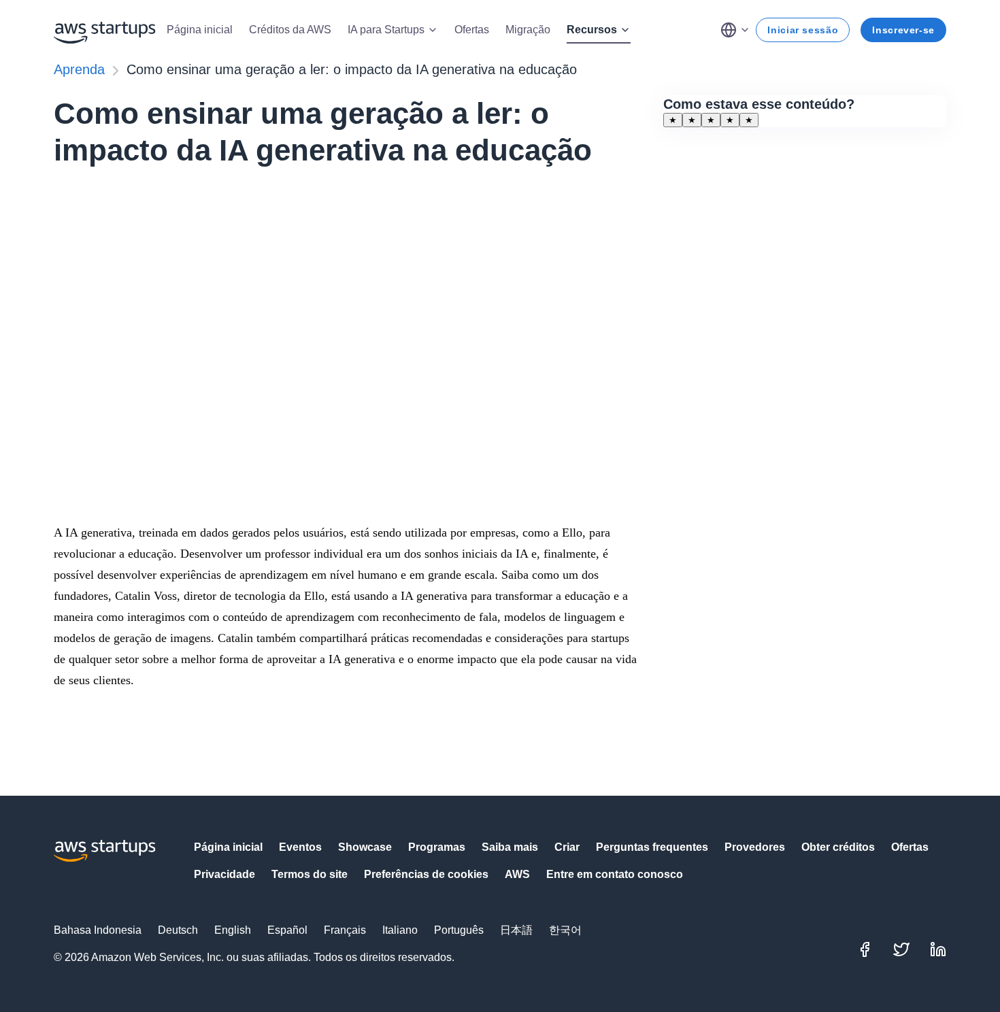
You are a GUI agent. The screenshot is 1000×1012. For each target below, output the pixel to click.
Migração (527, 29)
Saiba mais (510, 847)
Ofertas (471, 29)
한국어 (565, 930)
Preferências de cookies (426, 874)
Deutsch (178, 930)
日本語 (516, 930)
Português (459, 930)
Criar (567, 847)
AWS (517, 874)
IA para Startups (386, 29)
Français (345, 930)
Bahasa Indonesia (97, 930)
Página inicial (200, 29)
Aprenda (79, 69)
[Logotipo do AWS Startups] (105, 30)
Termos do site (309, 874)
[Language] (735, 30)
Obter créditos (838, 847)
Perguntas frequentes (652, 847)
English (232, 930)
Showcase (365, 847)
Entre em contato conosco (614, 874)
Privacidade (224, 874)
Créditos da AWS (290, 29)
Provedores (754, 847)
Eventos (300, 847)
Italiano (400, 930)
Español (287, 930)
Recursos (592, 29)
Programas (436, 847)
